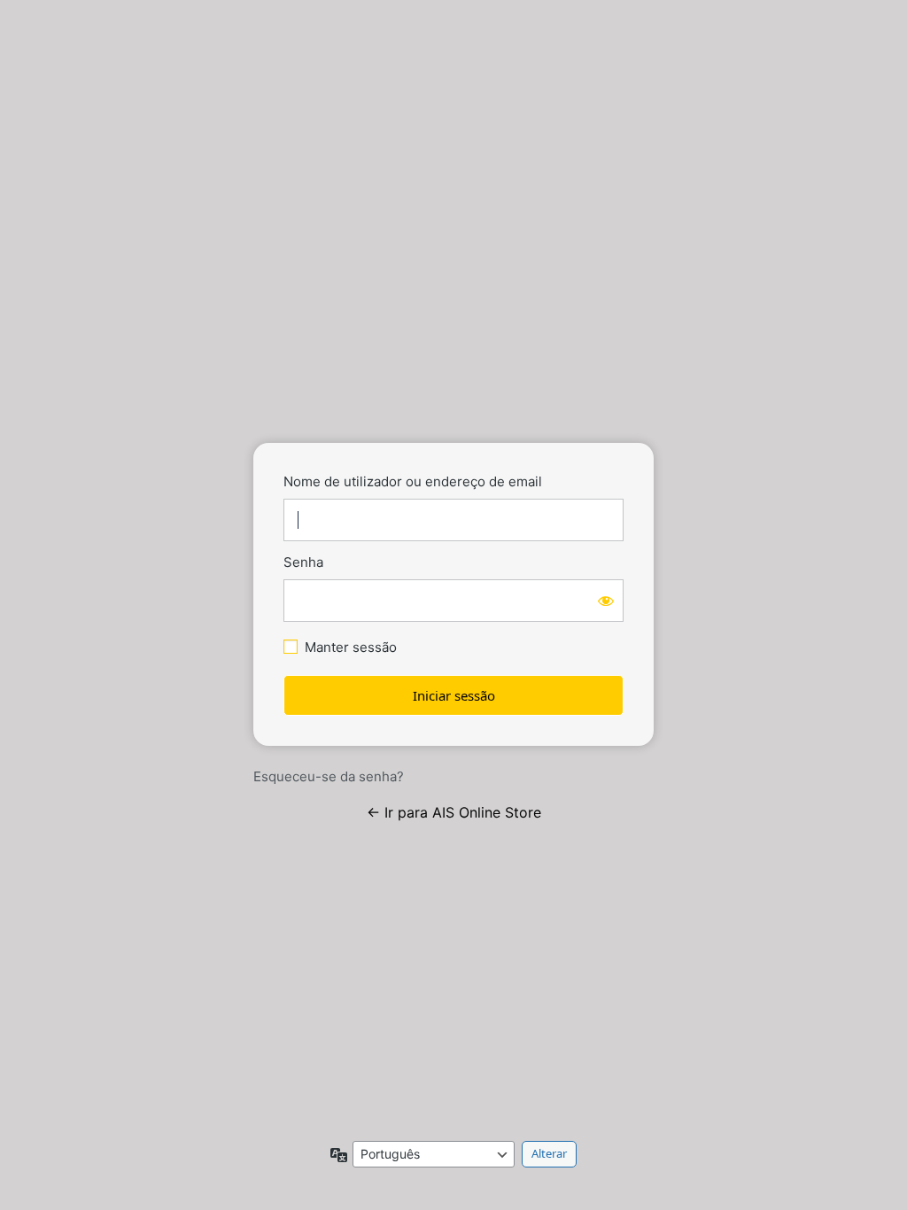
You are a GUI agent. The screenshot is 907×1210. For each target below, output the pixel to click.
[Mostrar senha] (606, 600)
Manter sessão (351, 647)
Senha (303, 562)
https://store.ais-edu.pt (454, 376)
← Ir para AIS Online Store (454, 812)
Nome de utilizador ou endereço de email (412, 481)
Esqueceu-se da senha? (328, 776)
